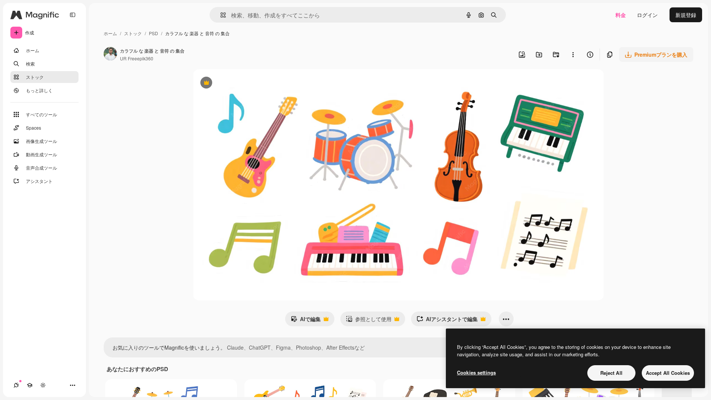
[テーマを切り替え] (43, 385)
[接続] (16, 385)
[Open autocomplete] (220, 15)
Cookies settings (476, 372)
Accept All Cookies (668, 372)
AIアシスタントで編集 (447, 320)
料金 (620, 15)
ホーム (110, 33)
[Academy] (30, 385)
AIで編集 (306, 320)
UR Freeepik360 (136, 58)
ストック (133, 33)
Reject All (611, 372)
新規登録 (685, 15)
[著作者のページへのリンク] (110, 54)
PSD (153, 33)
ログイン (647, 15)
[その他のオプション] (572, 54)
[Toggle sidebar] (73, 15)
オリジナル (244, 83)
